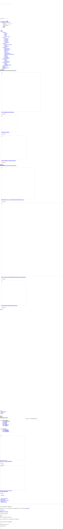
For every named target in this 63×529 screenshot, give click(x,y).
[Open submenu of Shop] (2, 31)
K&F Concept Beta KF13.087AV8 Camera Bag (9, 305)
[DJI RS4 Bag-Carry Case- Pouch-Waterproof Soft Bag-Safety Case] (18, 198)
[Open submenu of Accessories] (6, 47)
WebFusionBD (27, 508)
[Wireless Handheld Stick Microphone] (21, 111)
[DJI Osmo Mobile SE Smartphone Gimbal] (13, 159)
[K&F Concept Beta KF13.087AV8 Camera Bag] (13, 304)
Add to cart (2, 495)
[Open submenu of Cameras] (5, 32)
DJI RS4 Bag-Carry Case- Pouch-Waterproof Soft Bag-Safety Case (12, 199)
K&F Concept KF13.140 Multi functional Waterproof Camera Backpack (13, 277)
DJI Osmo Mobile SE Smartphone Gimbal (8, 160)
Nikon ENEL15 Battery (5, 132)
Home (27, 418)
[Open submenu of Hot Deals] (4, 69)
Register (4, 27)
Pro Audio (5, 460)
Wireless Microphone (9, 490)
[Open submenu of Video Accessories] (8, 62)
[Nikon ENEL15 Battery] (9, 131)
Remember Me (6, 25)
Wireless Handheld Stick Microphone (7, 112)
